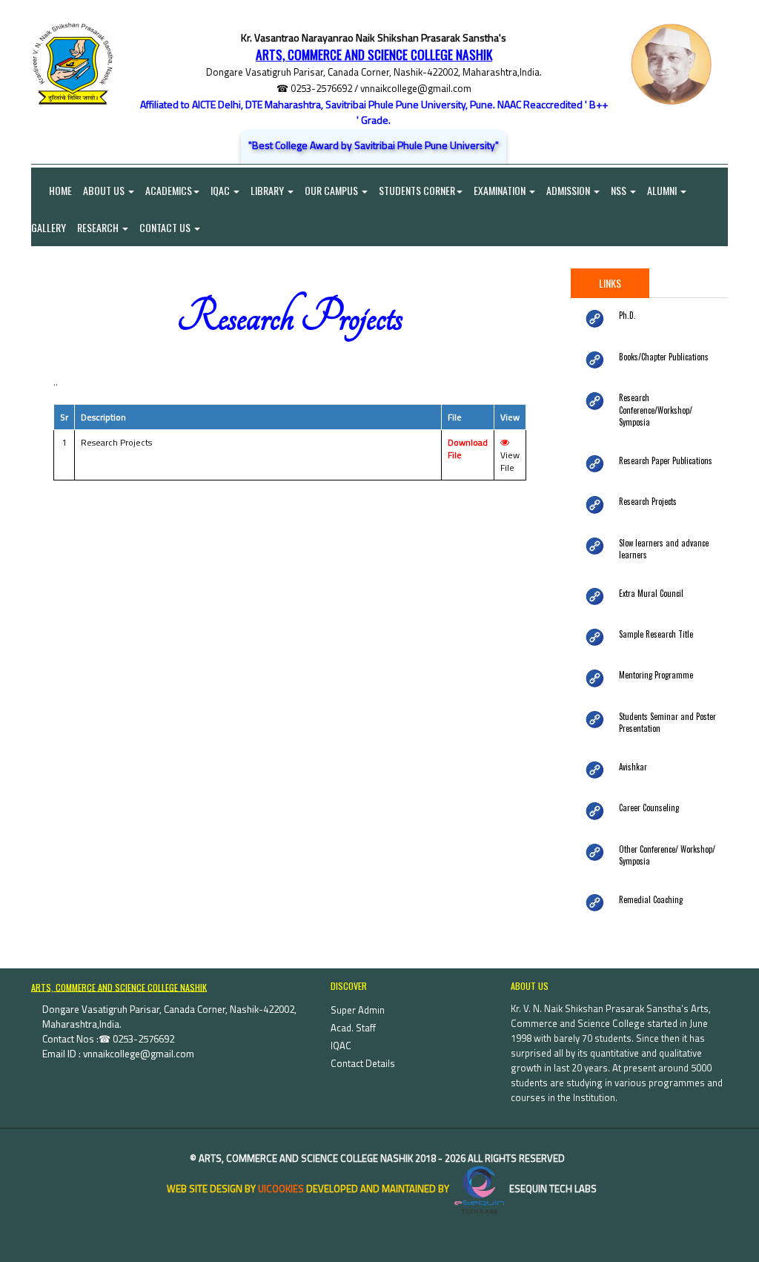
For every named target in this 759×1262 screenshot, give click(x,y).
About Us (105, 190)
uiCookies (281, 1188)
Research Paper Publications (665, 460)
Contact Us (166, 227)
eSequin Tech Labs (552, 1188)
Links (610, 283)
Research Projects (648, 501)
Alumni (663, 190)
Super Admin (358, 1009)
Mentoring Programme (656, 675)
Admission (569, 190)
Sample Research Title (656, 634)
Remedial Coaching (651, 899)
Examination (501, 190)
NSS (620, 190)
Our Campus (332, 190)
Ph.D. (627, 315)
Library (268, 190)
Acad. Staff (353, 1027)
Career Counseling (649, 807)
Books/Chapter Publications (664, 357)
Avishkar (633, 767)
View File (510, 461)
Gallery (48, 227)
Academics (168, 190)
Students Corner (417, 190)
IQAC (221, 190)
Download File (468, 448)
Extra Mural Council (651, 593)
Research (99, 227)
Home (51, 190)
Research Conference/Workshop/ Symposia (655, 410)
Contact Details (363, 1063)
